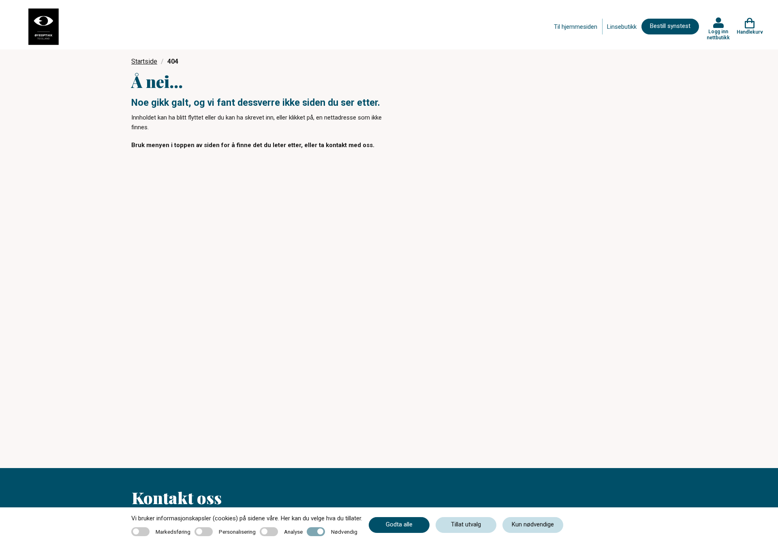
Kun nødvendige (533, 524)
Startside (144, 61)
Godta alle (399, 524)
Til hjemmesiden (575, 26)
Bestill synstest (670, 26)
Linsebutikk (622, 26)
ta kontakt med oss (346, 145)
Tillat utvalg (466, 524)
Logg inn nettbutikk (718, 34)
